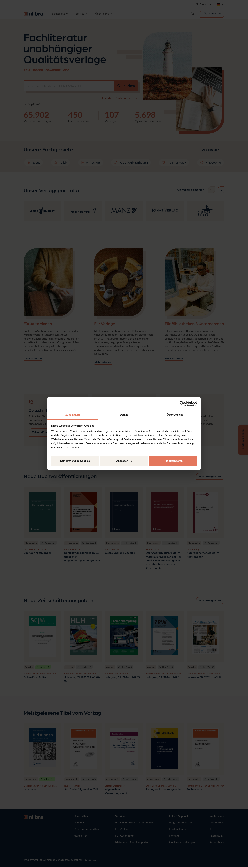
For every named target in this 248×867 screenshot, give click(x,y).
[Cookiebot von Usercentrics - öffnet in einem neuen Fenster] (182, 403)
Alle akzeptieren (173, 460)
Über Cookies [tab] (175, 414)
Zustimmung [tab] (73, 414)
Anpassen (122, 460)
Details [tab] (124, 414)
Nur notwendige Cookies (75, 460)
